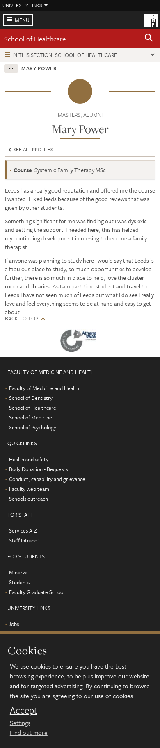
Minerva (18, 572)
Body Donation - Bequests (38, 469)
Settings (20, 722)
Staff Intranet (24, 540)
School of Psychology (32, 427)
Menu (22, 20)
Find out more (29, 732)
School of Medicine (30, 417)
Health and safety (28, 459)
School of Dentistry (31, 398)
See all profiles (32, 149)
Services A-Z (23, 530)
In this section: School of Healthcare (64, 55)
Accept (23, 710)
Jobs (14, 624)
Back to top (21, 318)
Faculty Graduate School (36, 592)
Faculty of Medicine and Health (44, 388)
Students (19, 582)
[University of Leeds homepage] (151, 19)
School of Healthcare (35, 39)
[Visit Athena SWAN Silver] (80, 342)
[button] (149, 39)
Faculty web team (29, 489)
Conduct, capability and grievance (47, 479)
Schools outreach (28, 498)
